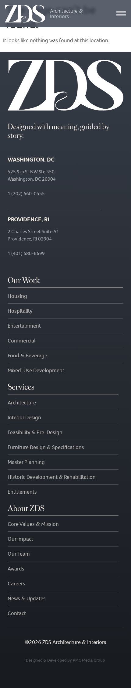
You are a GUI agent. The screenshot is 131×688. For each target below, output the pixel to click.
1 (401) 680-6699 (26, 253)
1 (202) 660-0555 (26, 193)
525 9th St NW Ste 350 (31, 172)
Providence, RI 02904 (30, 239)
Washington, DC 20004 (32, 179)
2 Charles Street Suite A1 (33, 231)
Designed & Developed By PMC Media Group (65, 660)
